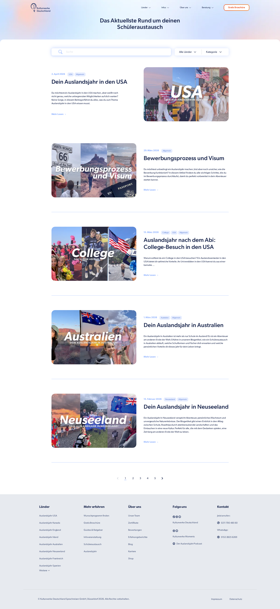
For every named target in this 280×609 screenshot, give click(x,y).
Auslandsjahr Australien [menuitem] (51, 544)
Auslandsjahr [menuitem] (90, 551)
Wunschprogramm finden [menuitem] (96, 515)
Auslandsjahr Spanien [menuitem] (50, 565)
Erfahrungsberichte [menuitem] (137, 537)
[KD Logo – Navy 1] (41, 7)
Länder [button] (144, 7)
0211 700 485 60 (229, 523)
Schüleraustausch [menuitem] (92, 544)
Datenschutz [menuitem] (236, 599)
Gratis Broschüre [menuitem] (92, 523)
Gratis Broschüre (236, 7)
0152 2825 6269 (229, 537)
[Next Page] (162, 478)
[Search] (60, 52)
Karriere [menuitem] (132, 551)
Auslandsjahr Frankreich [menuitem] (51, 558)
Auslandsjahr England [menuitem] (50, 530)
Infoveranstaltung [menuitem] (92, 537)
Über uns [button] (184, 7)
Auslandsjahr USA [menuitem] (48, 515)
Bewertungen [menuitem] (135, 530)
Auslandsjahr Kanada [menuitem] (49, 523)
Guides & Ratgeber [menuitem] (93, 530)
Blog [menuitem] (130, 544)
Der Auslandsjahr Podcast (189, 544)
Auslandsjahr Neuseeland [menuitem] (52, 551)
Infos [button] (163, 7)
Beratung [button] (206, 7)
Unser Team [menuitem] (134, 515)
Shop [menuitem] (130, 558)
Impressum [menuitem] (216, 599)
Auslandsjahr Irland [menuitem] (48, 537)
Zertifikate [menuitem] (133, 523)
